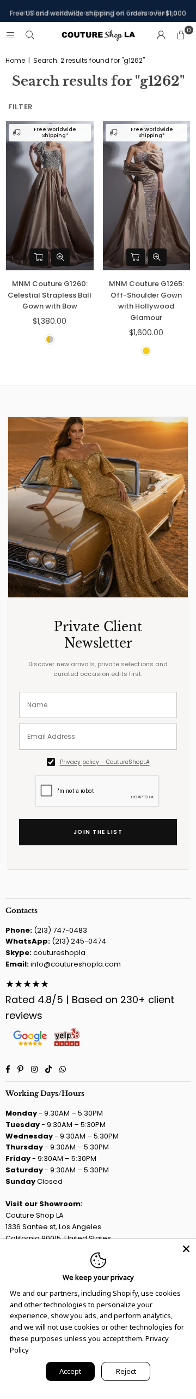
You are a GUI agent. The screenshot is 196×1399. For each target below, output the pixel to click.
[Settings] (161, 35)
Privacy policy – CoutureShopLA (105, 762)
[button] (181, 35)
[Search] (30, 35)
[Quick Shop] (38, 257)
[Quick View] (60, 257)
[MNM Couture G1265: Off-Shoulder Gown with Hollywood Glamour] (147, 195)
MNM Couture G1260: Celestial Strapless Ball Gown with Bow (49, 295)
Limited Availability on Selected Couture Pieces (98, 10)
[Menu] (10, 35)
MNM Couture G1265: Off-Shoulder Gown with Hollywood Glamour (146, 300)
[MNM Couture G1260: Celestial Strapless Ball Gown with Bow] (50, 195)
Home (15, 60)
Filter (20, 107)
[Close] (186, 1248)
